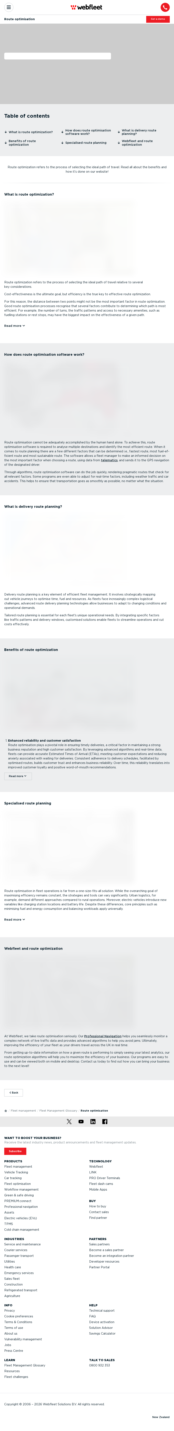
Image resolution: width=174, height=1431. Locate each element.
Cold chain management (21, 1229)
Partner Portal (99, 1267)
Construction (13, 1284)
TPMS (8, 1224)
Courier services (15, 1250)
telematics (109, 460)
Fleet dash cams (101, 1183)
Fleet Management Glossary (58, 1110)
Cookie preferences (18, 1316)
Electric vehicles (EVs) (20, 1218)
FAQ (92, 1316)
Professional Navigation (103, 1036)
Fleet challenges (16, 1377)
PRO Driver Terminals (104, 1178)
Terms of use (13, 1327)
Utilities (9, 1261)
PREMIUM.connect (17, 1201)
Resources (12, 1371)
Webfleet (96, 1166)
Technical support (102, 1310)
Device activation (101, 1322)
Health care (12, 1267)
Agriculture (12, 1296)
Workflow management (21, 1189)
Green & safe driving (19, 1195)
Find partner (98, 1217)
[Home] (5, 1110)
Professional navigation (21, 1206)
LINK (93, 1172)
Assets (9, 1212)
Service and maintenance (22, 1244)
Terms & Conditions (18, 1322)
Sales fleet (12, 1278)
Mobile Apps (98, 1189)
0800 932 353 (99, 1365)
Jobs (7, 1345)
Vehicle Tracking (16, 1172)
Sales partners (99, 1244)
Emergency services (19, 1273)
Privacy (9, 1310)
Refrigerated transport (20, 1290)
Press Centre (13, 1350)
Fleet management (23, 1110)
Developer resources (104, 1261)
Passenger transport (19, 1255)
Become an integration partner (111, 1255)
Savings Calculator (102, 1333)
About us (10, 1333)
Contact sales (99, 1212)
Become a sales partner (106, 1250)
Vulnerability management (23, 1339)
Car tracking (13, 1178)
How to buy (97, 1206)
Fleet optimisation (17, 1183)
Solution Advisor (101, 1327)
